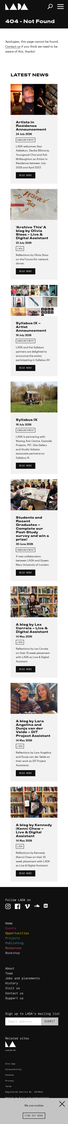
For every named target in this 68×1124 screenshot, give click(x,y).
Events (10, 928)
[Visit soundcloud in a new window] (36, 906)
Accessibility (13, 1069)
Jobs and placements (22, 978)
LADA (20, 248)
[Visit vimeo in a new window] (27, 906)
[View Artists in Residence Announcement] (34, 99)
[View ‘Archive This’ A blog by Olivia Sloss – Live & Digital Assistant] (34, 204)
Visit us (12, 988)
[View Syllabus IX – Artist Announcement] (34, 300)
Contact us (12, 46)
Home (9, 923)
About (9, 968)
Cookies (9, 1075)
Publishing (14, 943)
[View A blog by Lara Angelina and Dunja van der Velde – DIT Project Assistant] (34, 698)
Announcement (25, 140)
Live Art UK (10, 1050)
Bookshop (12, 953)
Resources (13, 948)
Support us (14, 998)
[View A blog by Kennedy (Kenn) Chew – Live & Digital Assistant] (34, 802)
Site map (10, 1064)
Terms (8, 1086)
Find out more (34, 1115)
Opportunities (17, 933)
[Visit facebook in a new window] (17, 906)
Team (9, 973)
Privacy (9, 1081)
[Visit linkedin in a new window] (46, 906)
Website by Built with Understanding (27, 1098)
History (11, 983)
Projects (12, 938)
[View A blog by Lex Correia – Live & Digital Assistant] (34, 601)
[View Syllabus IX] (34, 397)
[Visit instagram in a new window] (8, 906)
